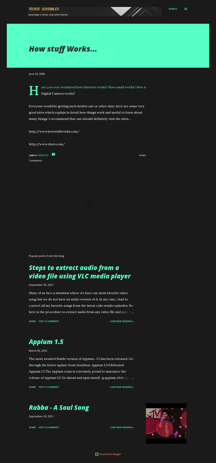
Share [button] (142, 155)
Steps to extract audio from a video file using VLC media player (79, 271)
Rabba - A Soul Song (59, 407)
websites (43, 155)
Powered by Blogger (110, 454)
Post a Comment (49, 321)
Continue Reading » (122, 321)
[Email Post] (53, 155)
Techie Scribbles (43, 9)
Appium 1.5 (46, 341)
